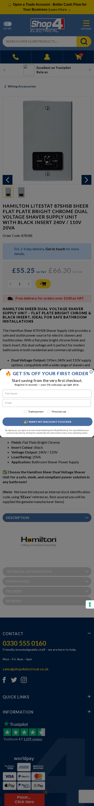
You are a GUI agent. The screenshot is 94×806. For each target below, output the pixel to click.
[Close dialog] (91, 371)
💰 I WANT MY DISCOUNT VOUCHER (47, 421)
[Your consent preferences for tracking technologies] (90, 604)
